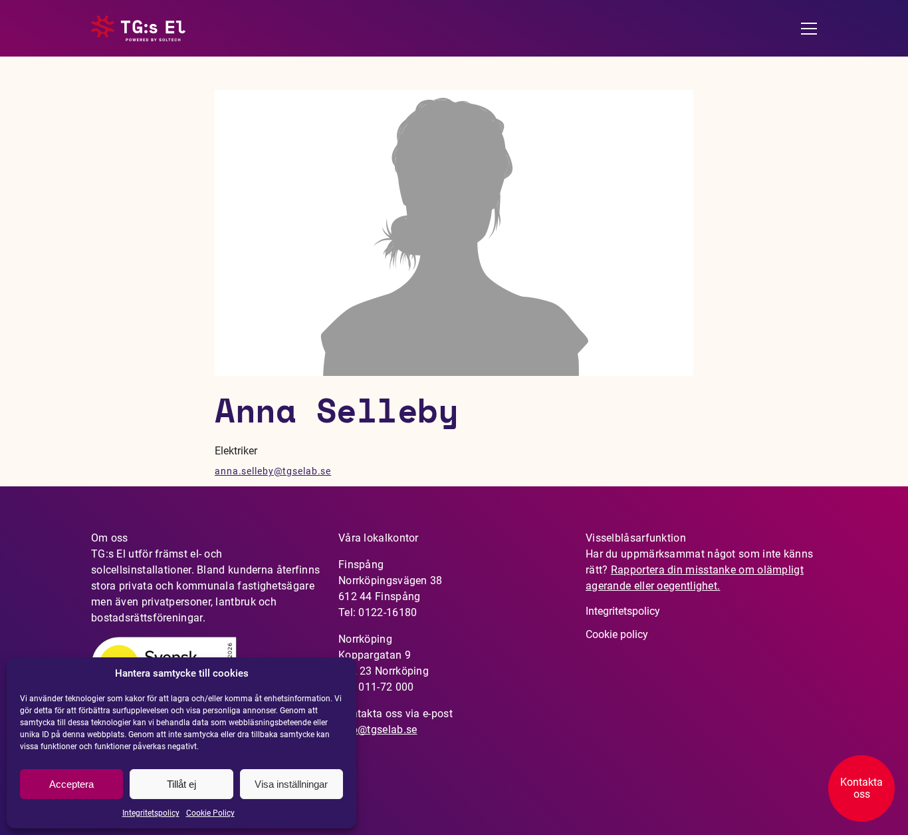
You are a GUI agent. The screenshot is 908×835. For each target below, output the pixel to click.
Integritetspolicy (150, 813)
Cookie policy (617, 634)
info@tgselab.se (377, 729)
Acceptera (71, 784)
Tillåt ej (181, 784)
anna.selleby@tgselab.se (273, 471)
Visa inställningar (291, 784)
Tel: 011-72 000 (376, 687)
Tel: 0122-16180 (377, 612)
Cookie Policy (210, 813)
